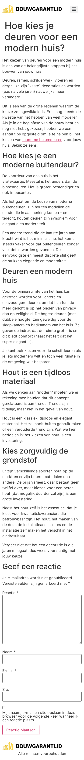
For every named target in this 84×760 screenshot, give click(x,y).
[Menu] (74, 9)
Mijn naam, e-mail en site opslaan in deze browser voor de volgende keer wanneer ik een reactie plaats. (40, 716)
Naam (9, 652)
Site (5, 689)
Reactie (10, 593)
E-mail (9, 670)
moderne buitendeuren (42, 139)
